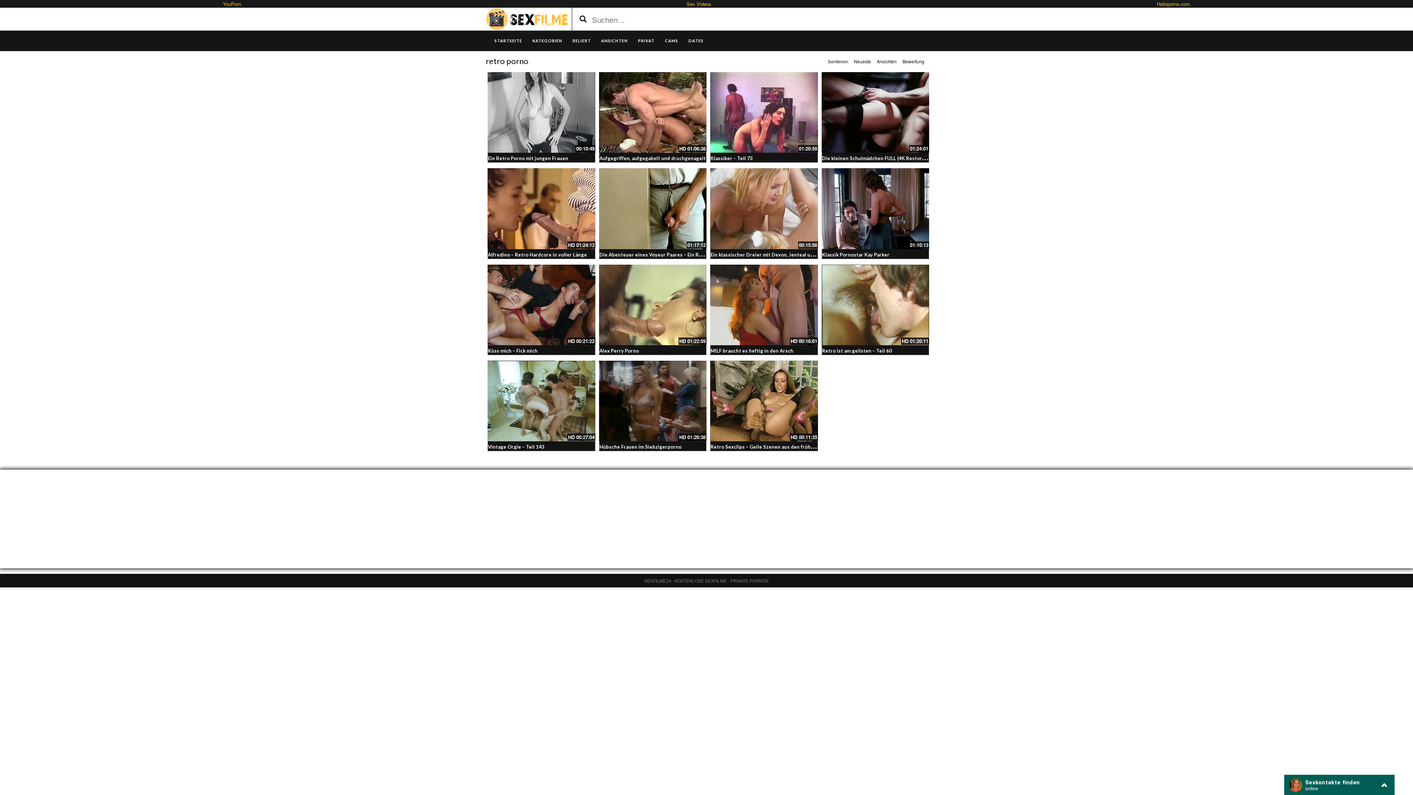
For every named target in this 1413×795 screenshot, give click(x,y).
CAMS (671, 40)
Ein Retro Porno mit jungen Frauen (528, 158)
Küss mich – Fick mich (513, 351)
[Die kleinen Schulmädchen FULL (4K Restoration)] (875, 112)
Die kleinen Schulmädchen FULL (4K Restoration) (879, 158)
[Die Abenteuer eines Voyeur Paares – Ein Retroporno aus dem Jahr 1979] (653, 208)
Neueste (862, 61)
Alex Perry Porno (619, 351)
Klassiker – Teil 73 (732, 158)
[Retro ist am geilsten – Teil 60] (875, 305)
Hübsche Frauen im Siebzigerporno (640, 447)
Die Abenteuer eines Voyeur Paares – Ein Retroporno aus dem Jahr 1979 (683, 255)
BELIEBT (582, 40)
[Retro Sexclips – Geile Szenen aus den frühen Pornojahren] (764, 401)
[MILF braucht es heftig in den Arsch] (764, 305)
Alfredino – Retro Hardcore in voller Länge (537, 255)
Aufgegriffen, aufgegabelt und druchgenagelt (652, 158)
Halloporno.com (1173, 4)
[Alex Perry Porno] (653, 305)
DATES (696, 40)
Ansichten (887, 61)
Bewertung (913, 61)
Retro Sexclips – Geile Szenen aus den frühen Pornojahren (779, 447)
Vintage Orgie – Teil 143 (516, 447)
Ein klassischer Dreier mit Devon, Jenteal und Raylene (773, 255)
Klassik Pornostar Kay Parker (855, 255)
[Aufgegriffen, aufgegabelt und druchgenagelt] (653, 112)
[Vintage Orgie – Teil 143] (541, 401)
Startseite (508, 40)
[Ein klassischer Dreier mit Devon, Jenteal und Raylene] (764, 208)
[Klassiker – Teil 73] (764, 112)
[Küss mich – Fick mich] (541, 305)
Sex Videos (699, 4)
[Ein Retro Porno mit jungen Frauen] (541, 112)
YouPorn (232, 4)
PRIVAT (646, 40)
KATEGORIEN (547, 40)
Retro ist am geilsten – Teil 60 (857, 351)
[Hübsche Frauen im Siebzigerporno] (653, 401)
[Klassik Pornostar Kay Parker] (875, 208)
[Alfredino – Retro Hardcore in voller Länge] (541, 208)
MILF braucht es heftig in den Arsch (752, 351)
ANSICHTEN (614, 40)
